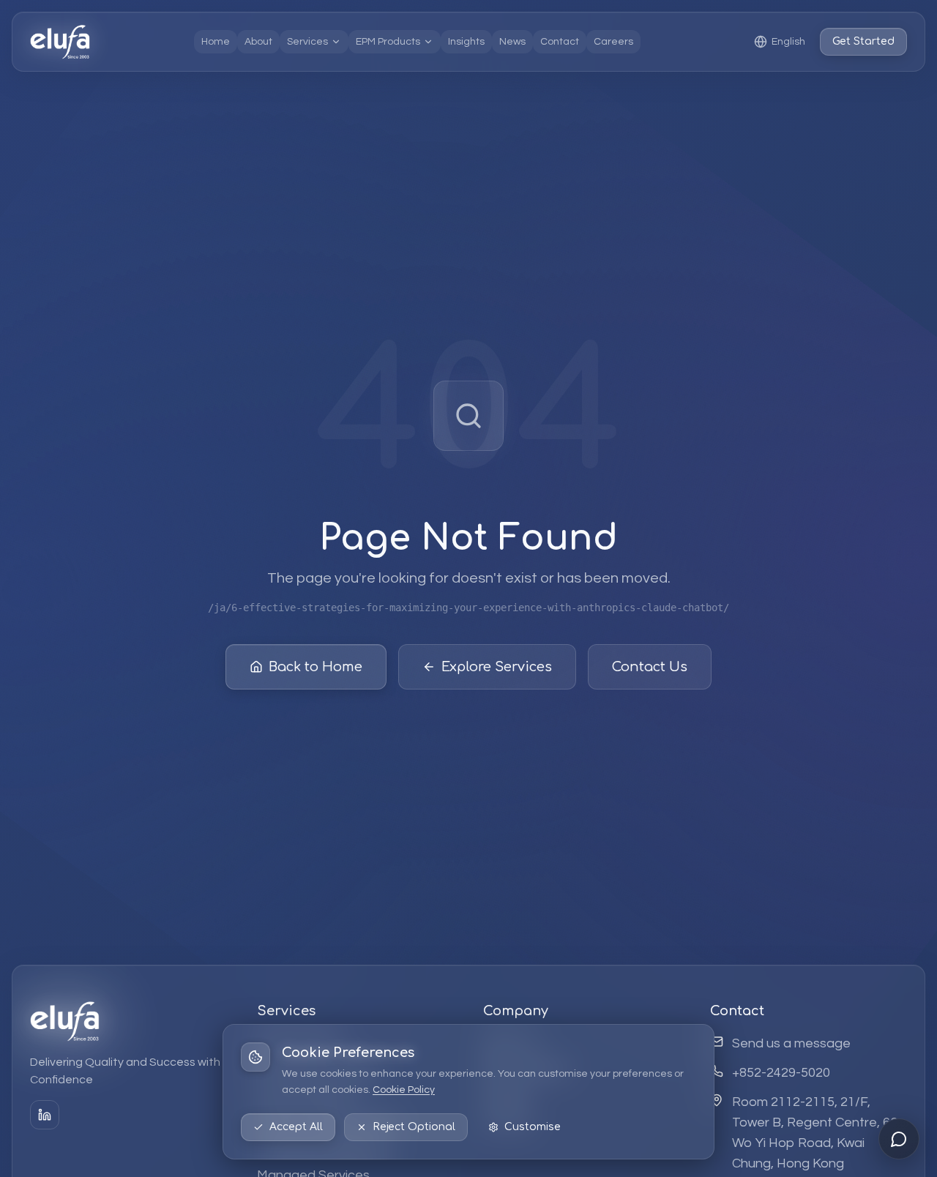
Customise (532, 1126)
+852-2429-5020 (781, 1073)
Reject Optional (414, 1126)
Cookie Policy (404, 1090)
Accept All (296, 1126)
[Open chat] (898, 1138)
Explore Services (496, 667)
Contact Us (649, 667)
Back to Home (315, 667)
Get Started (863, 41)
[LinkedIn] (44, 1114)
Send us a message (791, 1043)
